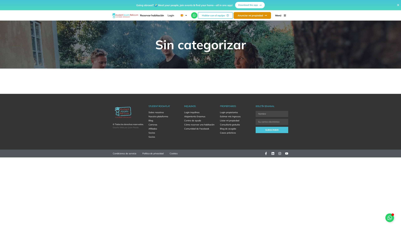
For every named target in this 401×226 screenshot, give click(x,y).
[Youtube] (286, 153)
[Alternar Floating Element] (389, 217)
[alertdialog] (200, 5)
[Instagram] (279, 153)
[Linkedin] (272, 153)
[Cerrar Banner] (398, 5)
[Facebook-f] (266, 153)
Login (171, 15)
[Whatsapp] (194, 15)
